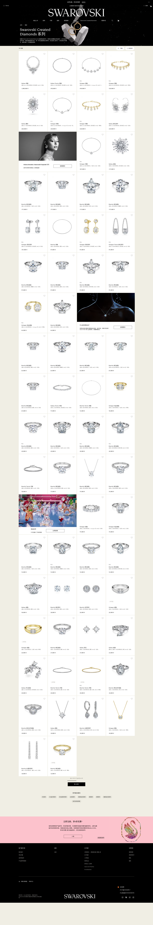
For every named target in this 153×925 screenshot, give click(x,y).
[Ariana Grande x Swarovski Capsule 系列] (48, 146)
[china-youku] (123, 897)
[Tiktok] (133, 897)
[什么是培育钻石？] (106, 307)
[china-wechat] (126, 897)
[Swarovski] (76, 12)
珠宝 (26, 25)
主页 (21, 25)
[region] (76, 6)
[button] (23, 881)
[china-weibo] (130, 897)
